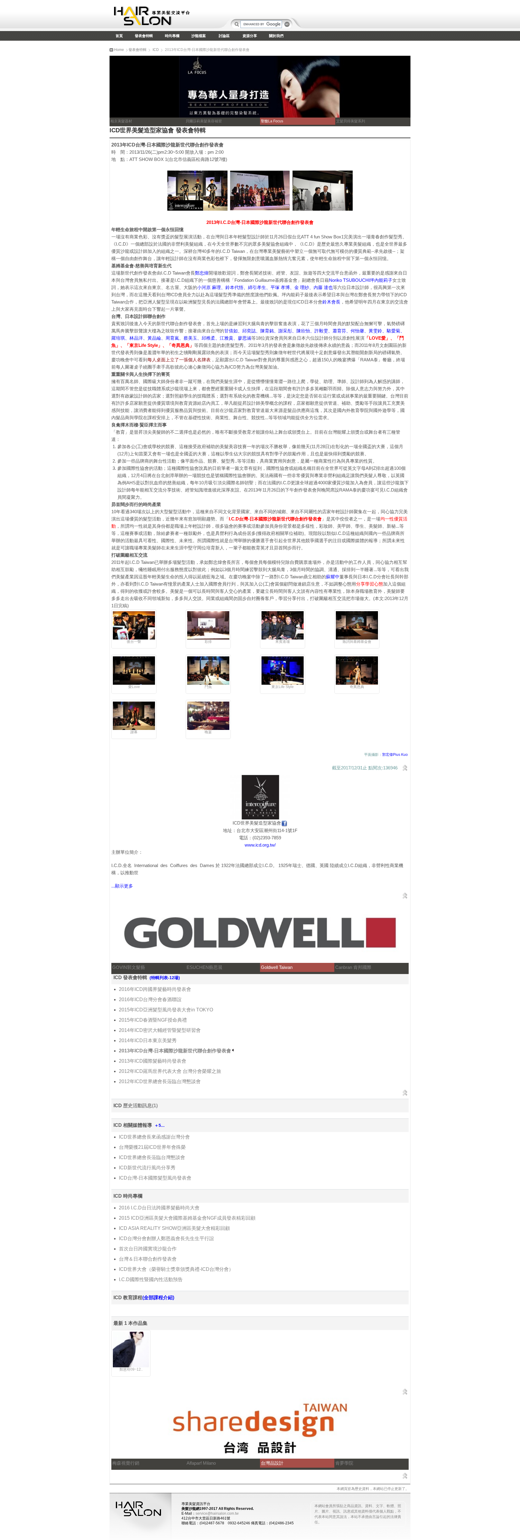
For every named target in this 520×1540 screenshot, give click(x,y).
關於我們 (276, 36)
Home (118, 50)
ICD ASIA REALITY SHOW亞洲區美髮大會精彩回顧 (174, 1228)
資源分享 (250, 36)
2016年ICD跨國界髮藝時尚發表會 (155, 989)
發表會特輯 (144, 36)
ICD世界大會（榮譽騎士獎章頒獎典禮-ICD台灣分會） (176, 1269)
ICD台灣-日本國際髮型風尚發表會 (155, 1177)
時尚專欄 (172, 36)
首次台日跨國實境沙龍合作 (148, 1248)
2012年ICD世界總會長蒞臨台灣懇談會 (160, 1081)
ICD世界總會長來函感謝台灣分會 (154, 1136)
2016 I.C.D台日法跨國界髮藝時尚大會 (159, 1207)
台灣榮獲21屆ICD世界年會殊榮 (152, 1147)
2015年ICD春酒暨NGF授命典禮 (153, 1020)
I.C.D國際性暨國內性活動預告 (151, 1279)
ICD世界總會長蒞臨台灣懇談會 (152, 1157)
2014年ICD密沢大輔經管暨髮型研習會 (160, 1030)
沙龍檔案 (198, 36)
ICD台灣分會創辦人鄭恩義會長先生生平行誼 (166, 1238)
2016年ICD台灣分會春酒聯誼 (150, 999)
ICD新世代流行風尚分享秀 (147, 1167)
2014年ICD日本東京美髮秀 (148, 1040)
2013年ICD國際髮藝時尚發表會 (152, 1061)
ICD (156, 50)
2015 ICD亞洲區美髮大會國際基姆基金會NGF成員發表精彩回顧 (187, 1218)
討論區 (224, 36)
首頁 (119, 36)
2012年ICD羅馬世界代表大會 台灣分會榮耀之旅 (170, 1071)
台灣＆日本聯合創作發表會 (148, 1259)
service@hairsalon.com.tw (217, 1513)
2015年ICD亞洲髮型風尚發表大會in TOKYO (166, 1009)
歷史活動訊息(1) (140, 1105)
